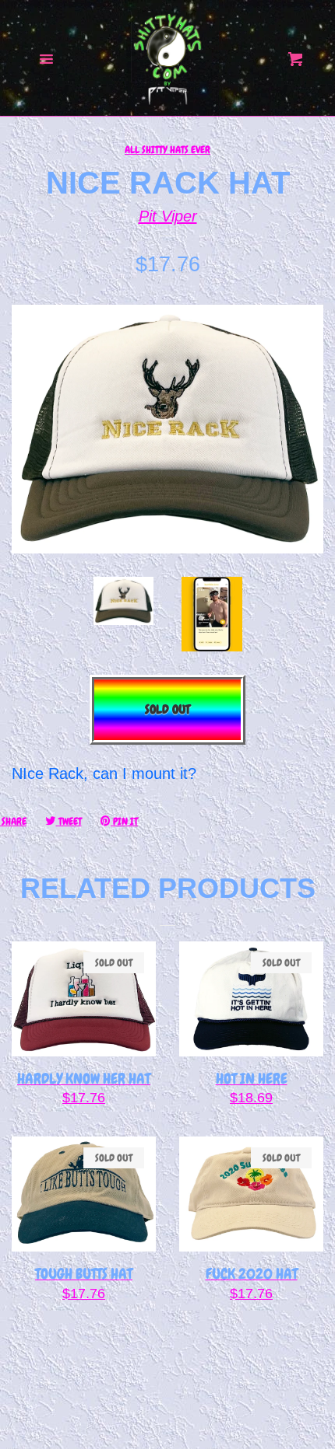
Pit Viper (168, 216)
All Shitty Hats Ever (167, 149)
